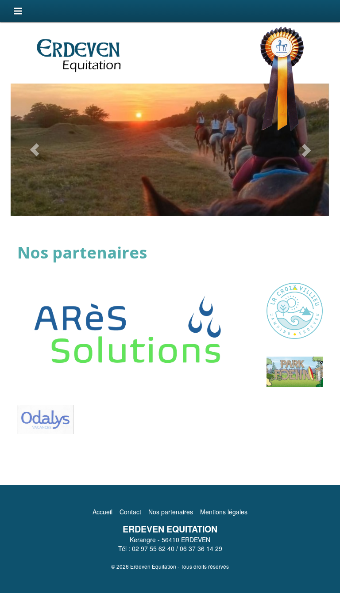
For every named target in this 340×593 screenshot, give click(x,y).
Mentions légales (223, 511)
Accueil (102, 511)
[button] (34, 150)
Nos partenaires (170, 511)
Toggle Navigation (18, 11)
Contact (130, 511)
